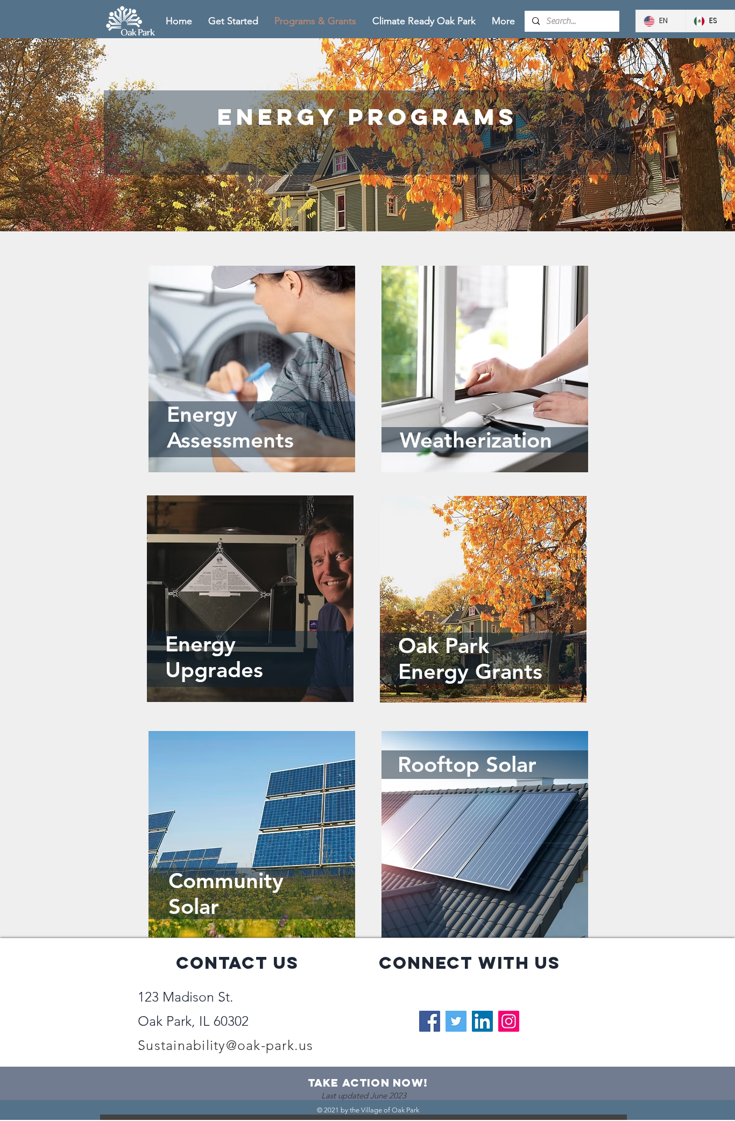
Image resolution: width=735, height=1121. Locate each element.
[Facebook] (429, 1021)
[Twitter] (456, 1021)
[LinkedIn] (482, 1021)
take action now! (368, 1082)
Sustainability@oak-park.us (226, 1045)
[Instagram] (508, 1021)
